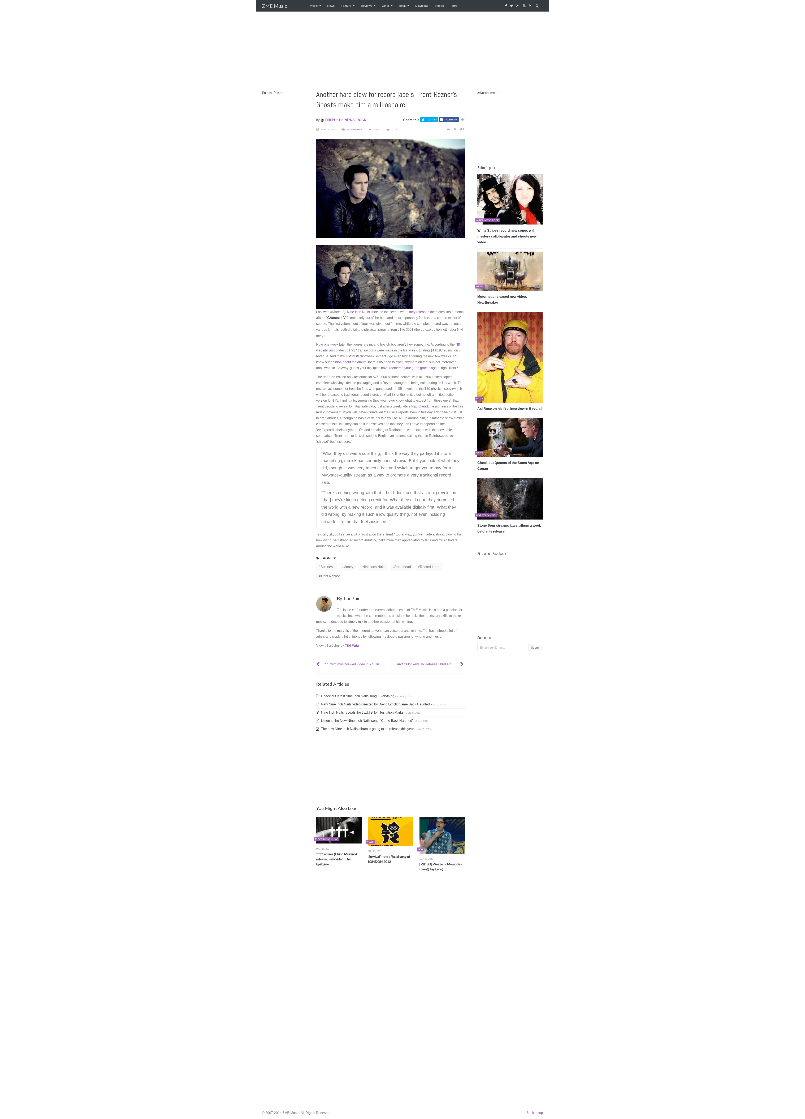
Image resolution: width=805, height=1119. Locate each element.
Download (421, 5)
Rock (402, 5)
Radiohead (419, 406)
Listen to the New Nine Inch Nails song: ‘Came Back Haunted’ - (374, 720)
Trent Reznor (330, 576)
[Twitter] (512, 6)
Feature (346, 5)
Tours (453, 5)
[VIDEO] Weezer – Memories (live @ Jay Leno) (440, 866)
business (327, 567)
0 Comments (354, 129)
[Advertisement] (402, 47)
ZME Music (274, 6)
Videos (439, 5)
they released (419, 312)
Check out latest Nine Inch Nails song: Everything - (366, 696)
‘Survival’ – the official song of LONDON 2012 (389, 858)
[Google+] (518, 6)
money (348, 567)
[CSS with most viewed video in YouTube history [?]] (318, 664)
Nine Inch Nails (358, 312)
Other (385, 5)
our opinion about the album (345, 362)
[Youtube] (525, 6)
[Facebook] (506, 6)
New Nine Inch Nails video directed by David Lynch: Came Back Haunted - (382, 704)
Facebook (451, 119)
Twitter (431, 119)
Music (314, 5)
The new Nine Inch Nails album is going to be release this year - (375, 729)
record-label (430, 567)
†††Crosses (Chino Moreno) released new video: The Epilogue (336, 859)
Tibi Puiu (332, 120)
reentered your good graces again (414, 368)
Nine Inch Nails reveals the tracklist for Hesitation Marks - (370, 712)
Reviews (366, 5)
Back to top (534, 1113)
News (331, 5)
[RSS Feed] (530, 6)
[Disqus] (390, 936)
